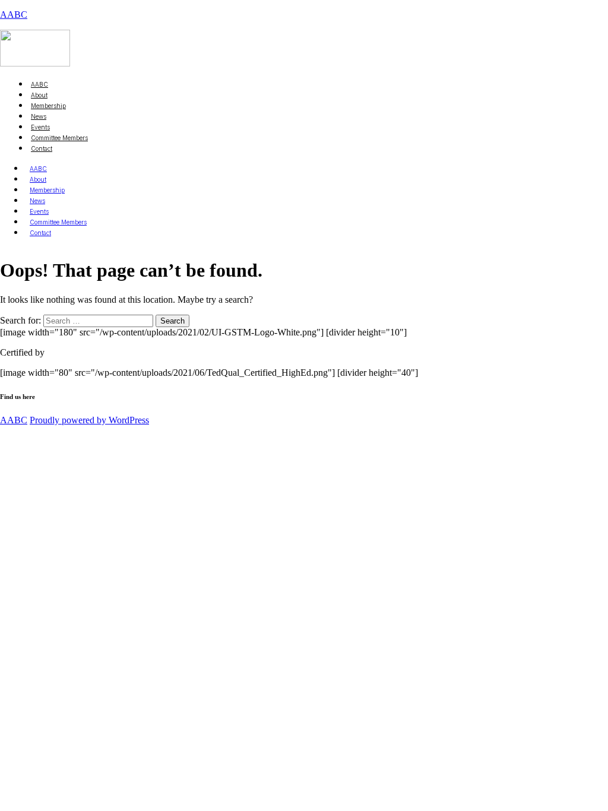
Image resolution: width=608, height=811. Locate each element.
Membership (47, 190)
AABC (13, 14)
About (38, 179)
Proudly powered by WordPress (89, 420)
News (37, 200)
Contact (41, 148)
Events (39, 211)
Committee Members (59, 137)
